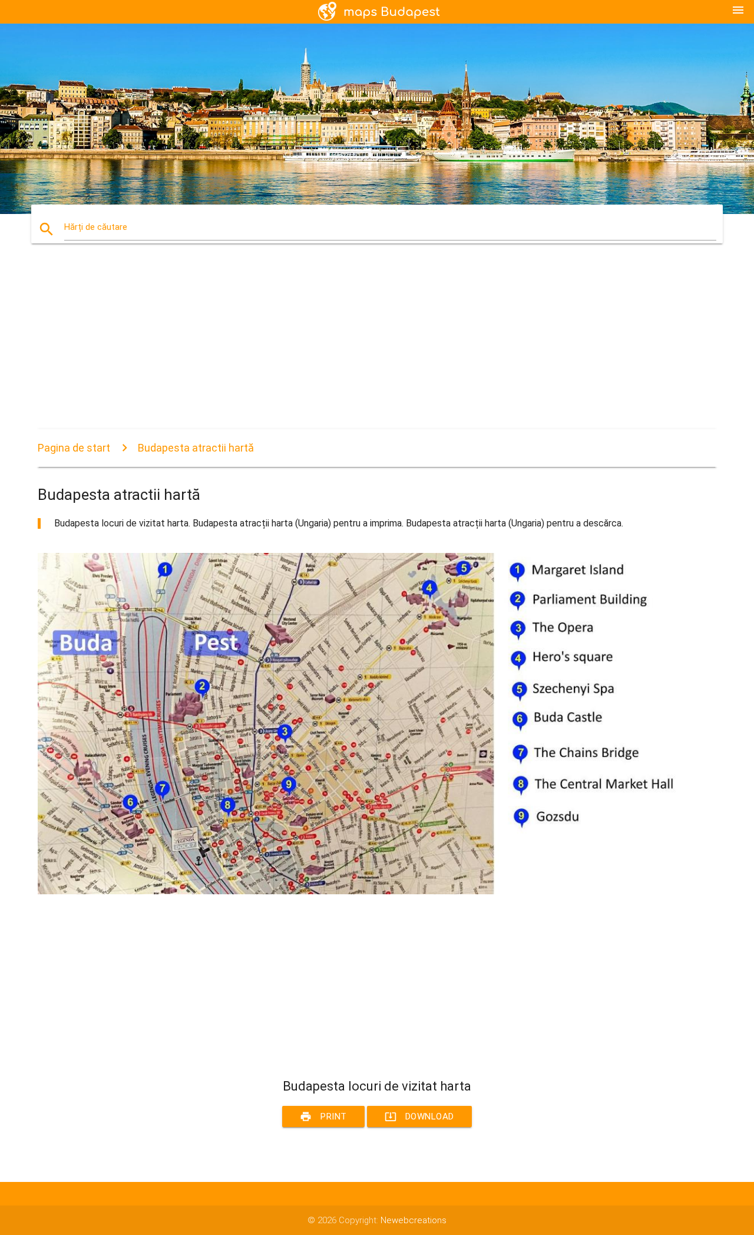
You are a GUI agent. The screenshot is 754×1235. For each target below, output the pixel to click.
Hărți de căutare (95, 227)
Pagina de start (74, 448)
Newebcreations (414, 1220)
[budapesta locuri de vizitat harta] (377, 891)
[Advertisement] (377, 346)
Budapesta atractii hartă (196, 448)
